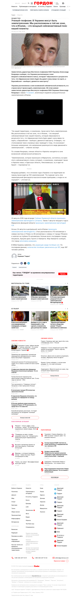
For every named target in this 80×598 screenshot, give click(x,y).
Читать (63, 274)
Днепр (42, 505)
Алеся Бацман (62, 519)
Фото (27, 513)
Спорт (13, 501)
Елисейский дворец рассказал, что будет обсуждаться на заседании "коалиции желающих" (24, 412)
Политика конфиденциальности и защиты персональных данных (32, 542)
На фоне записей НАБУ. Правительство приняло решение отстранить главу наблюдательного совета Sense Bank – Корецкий (56, 454)
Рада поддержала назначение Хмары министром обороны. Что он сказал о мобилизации (57, 470)
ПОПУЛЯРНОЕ (46, 430)
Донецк (42, 498)
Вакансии (14, 529)
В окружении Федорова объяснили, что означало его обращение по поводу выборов (24, 397)
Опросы (28, 520)
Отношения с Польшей (58, 10)
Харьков (42, 501)
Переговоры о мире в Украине (39, 10)
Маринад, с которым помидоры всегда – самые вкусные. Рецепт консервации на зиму (25, 454)
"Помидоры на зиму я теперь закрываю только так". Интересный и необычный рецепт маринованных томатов (26, 437)
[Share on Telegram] (28, 263)
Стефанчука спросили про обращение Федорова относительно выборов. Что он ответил (24, 371)
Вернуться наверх (59, 561)
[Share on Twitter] (25, 263)
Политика (14, 491)
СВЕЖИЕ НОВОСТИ (18, 340)
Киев (41, 488)
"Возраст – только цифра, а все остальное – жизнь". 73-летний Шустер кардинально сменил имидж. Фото (27, 427)
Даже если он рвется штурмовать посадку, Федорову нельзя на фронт (55, 356)
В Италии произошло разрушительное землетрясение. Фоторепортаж (57, 299)
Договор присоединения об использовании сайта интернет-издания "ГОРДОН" (32, 550)
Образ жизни (15, 512)
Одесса (42, 495)
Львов (42, 491)
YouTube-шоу (30, 524)
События (61, 304)
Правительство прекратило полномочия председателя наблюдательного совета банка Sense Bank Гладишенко (23, 356)
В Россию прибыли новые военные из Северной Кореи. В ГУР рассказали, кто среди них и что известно (24, 405)
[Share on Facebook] (21, 263)
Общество (20, 15)
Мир (21, 300)
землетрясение (22, 267)
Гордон (13, 15)
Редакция (14, 533)
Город (41, 485)
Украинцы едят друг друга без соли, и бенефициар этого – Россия (55, 342)
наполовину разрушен (27, 241)
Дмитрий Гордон (60, 489)
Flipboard (60, 528)
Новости (14, 6)
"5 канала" (30, 93)
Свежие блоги (47, 338)
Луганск (42, 512)
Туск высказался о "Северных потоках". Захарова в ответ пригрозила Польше (23, 385)
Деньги (13, 495)
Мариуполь (43, 508)
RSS (58, 532)
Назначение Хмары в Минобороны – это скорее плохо (55, 462)
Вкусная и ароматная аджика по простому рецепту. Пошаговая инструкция (25, 446)
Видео (28, 517)
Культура (14, 505)
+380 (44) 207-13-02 (41, 558)
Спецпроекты (30, 527)
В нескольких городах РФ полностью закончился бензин (23, 390)
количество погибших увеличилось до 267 (43, 247)
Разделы (28, 485)
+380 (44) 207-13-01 (20, 558)
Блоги (56, 6)
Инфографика (15, 518)
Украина (14, 267)
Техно (13, 508)
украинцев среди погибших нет (47, 245)
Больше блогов (55, 375)
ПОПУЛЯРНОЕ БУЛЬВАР (20, 421)
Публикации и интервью (27, 6)
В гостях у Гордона (45, 6)
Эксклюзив (29, 510)
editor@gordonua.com (62, 558)
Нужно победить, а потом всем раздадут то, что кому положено (53, 363)
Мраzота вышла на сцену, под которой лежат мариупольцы (54, 369)
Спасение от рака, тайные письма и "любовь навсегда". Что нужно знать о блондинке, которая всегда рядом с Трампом (25, 348)
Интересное (15, 522)
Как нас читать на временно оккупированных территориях (17, 547)
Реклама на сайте (16, 536)
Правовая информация (15, 540)
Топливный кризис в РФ (20, 10)
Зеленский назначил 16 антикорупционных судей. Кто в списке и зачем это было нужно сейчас (25, 363)
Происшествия (16, 515)
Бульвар (62, 6)
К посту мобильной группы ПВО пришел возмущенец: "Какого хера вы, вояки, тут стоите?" (54, 349)
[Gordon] (43, 3)
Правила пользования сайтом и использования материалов (32, 535)
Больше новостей (25, 417)
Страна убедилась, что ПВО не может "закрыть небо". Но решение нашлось (55, 435)
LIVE (27, 507)
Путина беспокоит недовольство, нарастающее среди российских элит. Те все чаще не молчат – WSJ (25, 378)
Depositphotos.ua (36, 576)
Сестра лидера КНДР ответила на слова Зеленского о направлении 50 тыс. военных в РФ (56, 444)
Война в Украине (16, 488)
